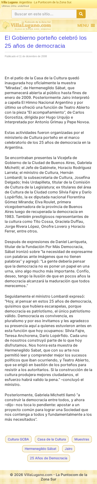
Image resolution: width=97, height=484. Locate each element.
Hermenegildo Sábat (40, 449)
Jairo (68, 449)
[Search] (81, 14)
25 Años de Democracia (48, 458)
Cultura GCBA (18, 439)
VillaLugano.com (38, 474)
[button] (83, 25)
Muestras (81, 439)
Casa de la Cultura (51, 439)
